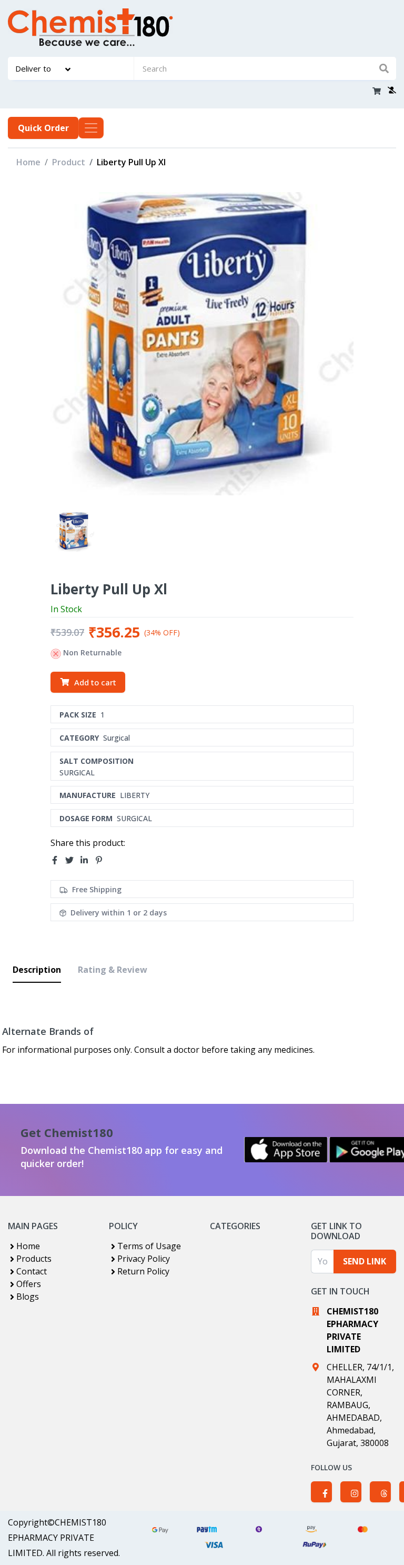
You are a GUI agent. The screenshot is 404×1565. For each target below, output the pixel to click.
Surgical (116, 738)
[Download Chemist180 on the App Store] (286, 1149)
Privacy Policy (143, 1258)
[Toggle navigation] (91, 127)
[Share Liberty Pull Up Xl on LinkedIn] (87, 860)
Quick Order (43, 128)
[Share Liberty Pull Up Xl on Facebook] (57, 860)
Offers (28, 1284)
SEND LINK (364, 1261)
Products (34, 1258)
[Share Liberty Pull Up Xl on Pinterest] (102, 860)
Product (68, 162)
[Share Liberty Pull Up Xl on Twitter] (72, 860)
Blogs (27, 1296)
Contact (31, 1271)
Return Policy (143, 1271)
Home (28, 162)
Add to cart (95, 682)
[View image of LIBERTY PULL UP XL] (74, 532)
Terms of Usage (149, 1246)
